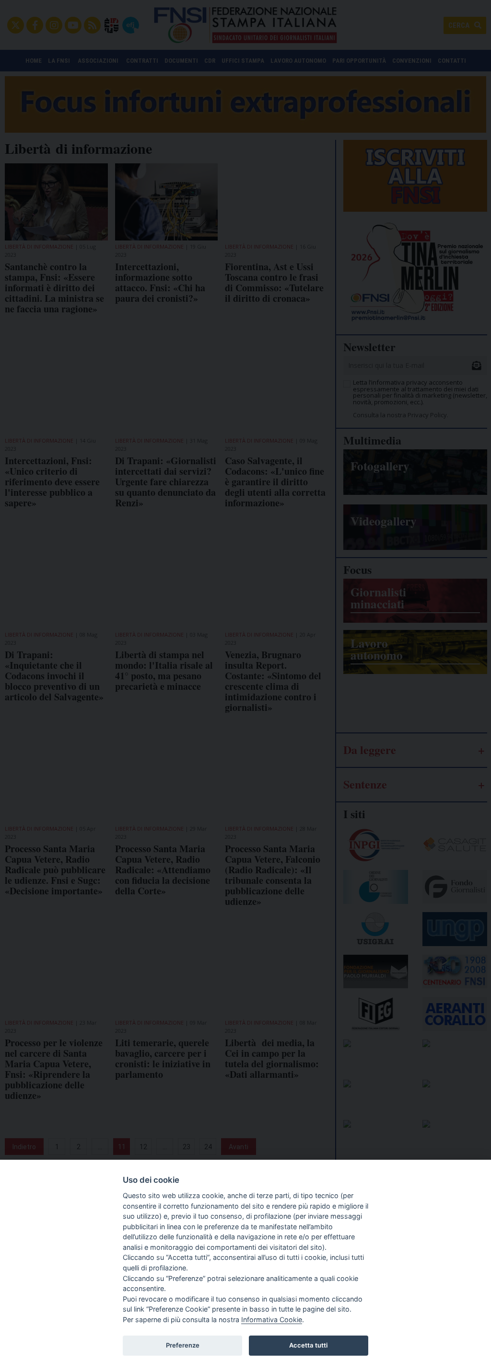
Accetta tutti (308, 1345)
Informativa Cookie (271, 1319)
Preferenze (182, 1345)
